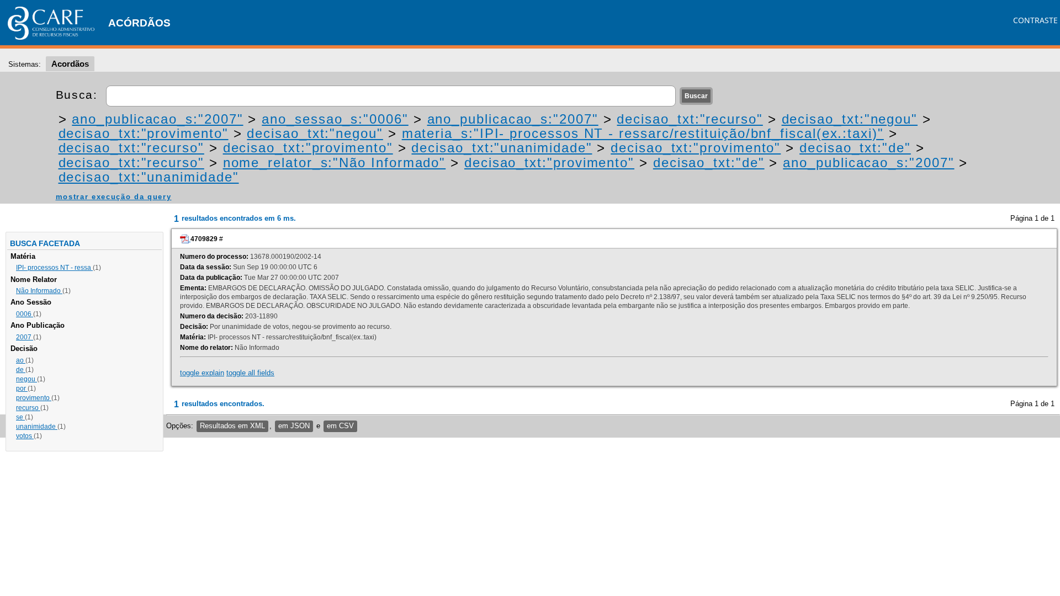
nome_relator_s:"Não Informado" (334, 162)
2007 (24, 337)
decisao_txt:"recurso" (689, 118)
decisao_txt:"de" (855, 147)
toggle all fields (250, 373)
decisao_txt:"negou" (850, 118)
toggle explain (202, 373)
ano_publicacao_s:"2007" (157, 118)
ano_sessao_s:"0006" (335, 118)
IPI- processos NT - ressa (54, 268)
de (20, 370)
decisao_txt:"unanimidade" (501, 147)
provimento (33, 398)
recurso (28, 408)
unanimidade (36, 426)
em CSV (340, 426)
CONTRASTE (1035, 20)
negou (26, 379)
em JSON (294, 426)
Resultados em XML (232, 426)
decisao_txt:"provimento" (144, 133)
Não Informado (39, 291)
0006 (24, 314)
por (22, 388)
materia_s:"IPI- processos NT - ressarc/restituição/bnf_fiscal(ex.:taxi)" (643, 133)
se (20, 417)
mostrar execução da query (114, 197)
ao (20, 360)
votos (25, 436)
